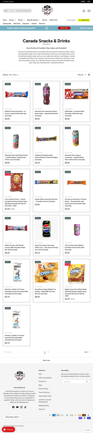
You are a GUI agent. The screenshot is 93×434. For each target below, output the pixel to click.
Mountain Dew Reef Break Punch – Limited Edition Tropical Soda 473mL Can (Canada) (16, 157)
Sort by (5, 75)
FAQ (88, 1)
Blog (40, 385)
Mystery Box (7, 24)
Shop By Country (32, 20)
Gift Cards (16, 24)
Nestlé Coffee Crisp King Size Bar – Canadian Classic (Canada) (46, 200)
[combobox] (17, 11)
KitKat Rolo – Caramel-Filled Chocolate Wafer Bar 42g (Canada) (74, 113)
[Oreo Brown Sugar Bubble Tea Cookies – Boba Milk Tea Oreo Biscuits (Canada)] (46, 272)
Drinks (20, 20)
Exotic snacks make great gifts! (16, 28)
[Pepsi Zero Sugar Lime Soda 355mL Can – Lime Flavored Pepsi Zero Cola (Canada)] (46, 229)
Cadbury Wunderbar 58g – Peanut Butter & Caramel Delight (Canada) (46, 157)
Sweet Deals (71, 20)
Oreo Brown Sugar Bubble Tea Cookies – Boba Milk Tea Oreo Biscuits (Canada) (45, 291)
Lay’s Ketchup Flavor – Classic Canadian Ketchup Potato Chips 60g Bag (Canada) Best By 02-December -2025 (16, 202)
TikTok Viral (53, 20)
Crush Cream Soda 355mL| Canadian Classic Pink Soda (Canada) (74, 247)
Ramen (44, 20)
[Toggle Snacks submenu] (15, 20)
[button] (89, 11)
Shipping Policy (44, 405)
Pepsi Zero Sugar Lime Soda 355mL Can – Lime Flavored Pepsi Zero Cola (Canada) (46, 247)
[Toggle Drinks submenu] (24, 20)
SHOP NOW (58, 28)
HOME (83, 1)
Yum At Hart (10, 426)
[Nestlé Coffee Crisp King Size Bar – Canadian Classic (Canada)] (46, 182)
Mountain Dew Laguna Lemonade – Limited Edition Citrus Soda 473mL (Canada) (75, 157)
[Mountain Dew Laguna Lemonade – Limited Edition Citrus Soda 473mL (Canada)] (76, 138)
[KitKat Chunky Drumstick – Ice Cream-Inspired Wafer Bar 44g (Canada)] (16, 94)
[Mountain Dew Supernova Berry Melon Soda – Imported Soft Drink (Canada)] (46, 94)
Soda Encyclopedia (45, 378)
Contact (34, 24)
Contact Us (42, 381)
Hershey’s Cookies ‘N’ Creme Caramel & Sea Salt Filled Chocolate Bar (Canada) (14, 338)
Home (5, 20)
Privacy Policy (43, 389)
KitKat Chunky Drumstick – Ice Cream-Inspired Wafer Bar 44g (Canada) (15, 113)
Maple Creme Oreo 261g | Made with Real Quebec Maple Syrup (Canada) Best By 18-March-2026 (76, 292)
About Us (42, 24)
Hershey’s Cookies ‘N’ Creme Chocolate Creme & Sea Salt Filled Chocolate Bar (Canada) (16, 291)
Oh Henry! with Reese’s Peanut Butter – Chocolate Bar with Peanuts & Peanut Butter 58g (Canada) (75, 202)
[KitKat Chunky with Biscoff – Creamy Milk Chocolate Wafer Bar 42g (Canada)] (16, 229)
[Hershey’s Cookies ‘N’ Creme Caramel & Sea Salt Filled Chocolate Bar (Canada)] (16, 319)
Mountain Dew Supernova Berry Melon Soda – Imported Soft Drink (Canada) (46, 113)
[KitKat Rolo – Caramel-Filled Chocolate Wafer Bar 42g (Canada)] (76, 94)
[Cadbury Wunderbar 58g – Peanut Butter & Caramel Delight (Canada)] (46, 138)
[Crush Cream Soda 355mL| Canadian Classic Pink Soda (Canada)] (76, 229)
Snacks (11, 20)
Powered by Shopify (19, 426)
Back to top (46, 360)
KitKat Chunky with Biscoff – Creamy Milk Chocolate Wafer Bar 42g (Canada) (15, 247)
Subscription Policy (45, 396)
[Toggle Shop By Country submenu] (39, 20)
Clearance (26, 24)
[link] (23, 352)
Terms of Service (44, 392)
